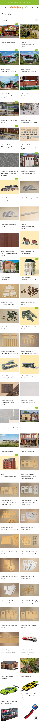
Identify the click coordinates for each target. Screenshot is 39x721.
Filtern (5, 20)
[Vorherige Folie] (2, 2)
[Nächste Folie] (37, 2)
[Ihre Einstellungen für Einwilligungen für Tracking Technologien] (36, 718)
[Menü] (2, 7)
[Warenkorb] (37, 7)
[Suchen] (6, 7)
